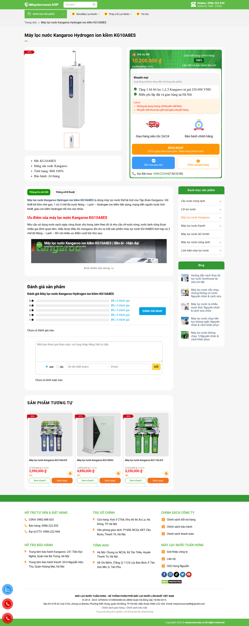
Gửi (156, 366)
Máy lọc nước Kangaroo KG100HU (95, 460)
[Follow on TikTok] (176, 575)
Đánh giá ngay (152, 311)
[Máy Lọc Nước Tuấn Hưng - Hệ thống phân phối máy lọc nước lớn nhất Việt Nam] (41, 4)
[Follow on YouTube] (189, 575)
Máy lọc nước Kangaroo (195, 217)
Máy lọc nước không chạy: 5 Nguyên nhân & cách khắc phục (205, 336)
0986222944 (161, 173)
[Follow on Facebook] (164, 575)
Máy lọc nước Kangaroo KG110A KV (144, 460)
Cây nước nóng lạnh (193, 201)
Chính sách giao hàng (113, 607)
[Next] (164, 442)
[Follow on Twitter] (182, 575)
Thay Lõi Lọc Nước (119, 14)
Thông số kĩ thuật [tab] (65, 192)
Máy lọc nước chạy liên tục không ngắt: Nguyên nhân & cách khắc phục (205, 322)
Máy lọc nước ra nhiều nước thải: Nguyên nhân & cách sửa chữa (205, 307)
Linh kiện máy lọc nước (195, 250)
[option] (73, 89)
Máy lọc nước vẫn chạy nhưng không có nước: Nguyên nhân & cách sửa (206, 293)
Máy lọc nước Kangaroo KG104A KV (48, 460)
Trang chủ (31, 22)
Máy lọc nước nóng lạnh (195, 242)
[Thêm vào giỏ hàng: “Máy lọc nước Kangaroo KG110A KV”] (166, 473)
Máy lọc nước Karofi (193, 225)
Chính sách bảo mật (136, 607)
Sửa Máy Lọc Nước (86, 14)
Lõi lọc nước (188, 209)
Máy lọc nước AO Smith (195, 234)
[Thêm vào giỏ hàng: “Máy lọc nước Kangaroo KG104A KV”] (70, 473)
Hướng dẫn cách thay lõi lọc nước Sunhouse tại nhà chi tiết (205, 278)
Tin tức (145, 14)
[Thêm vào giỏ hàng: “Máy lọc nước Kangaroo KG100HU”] (118, 473)
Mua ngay (62, 480)
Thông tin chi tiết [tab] (38, 192)
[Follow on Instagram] (170, 575)
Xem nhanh (40, 480)
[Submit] (94, 5)
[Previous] (34, 442)
